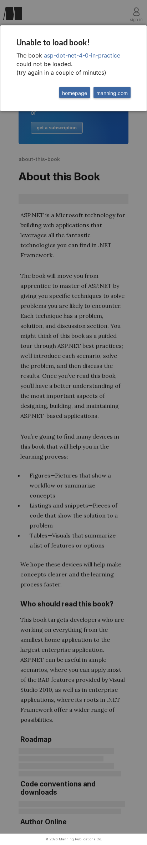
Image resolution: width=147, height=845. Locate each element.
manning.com (112, 93)
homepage (74, 93)
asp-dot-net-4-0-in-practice (82, 55)
